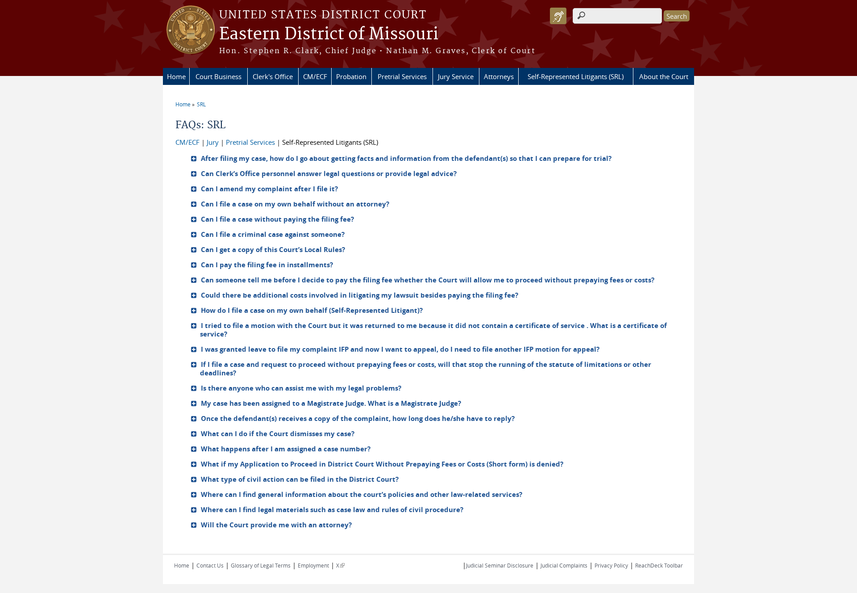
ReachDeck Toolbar (659, 565)
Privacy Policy (611, 565)
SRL (201, 104)
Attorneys (499, 76)
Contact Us (210, 565)
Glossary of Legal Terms (261, 565)
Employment (313, 565)
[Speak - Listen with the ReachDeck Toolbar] (558, 16)
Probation (351, 76)
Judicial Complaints (564, 565)
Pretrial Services (402, 76)
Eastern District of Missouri (328, 34)
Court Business (218, 76)
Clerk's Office (273, 76)
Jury (213, 142)
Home (176, 76)
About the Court (663, 76)
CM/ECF (315, 76)
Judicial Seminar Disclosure (499, 565)
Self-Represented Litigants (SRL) (576, 76)
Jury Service (456, 76)
